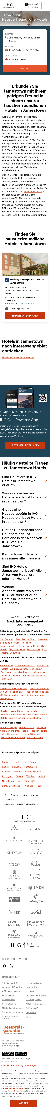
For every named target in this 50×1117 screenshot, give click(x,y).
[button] (45, 5)
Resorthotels (33, 649)
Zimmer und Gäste (13, 55)
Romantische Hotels (29, 646)
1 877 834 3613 (10, 1046)
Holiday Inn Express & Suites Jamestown (27, 281)
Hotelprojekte (32, 987)
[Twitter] (11, 966)
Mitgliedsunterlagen (35, 1003)
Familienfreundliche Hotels (13, 688)
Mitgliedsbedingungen (12, 1007)
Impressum (31, 1012)
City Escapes (6, 639)
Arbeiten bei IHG (10, 982)
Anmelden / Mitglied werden (31, 5)
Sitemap (30, 1016)
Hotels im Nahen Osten (13, 737)
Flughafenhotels (17, 649)
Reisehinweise (8, 999)
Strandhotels (6, 665)
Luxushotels (31, 711)
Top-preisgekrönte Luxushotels (25, 718)
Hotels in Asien (26, 727)
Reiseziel (9, 34)
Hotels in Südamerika (31, 734)
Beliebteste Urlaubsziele (13, 714)
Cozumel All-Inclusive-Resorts (16, 672)
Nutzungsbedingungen (12, 1012)
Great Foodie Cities (26, 639)
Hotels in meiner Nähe (11, 711)
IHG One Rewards (33, 191)
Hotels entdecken (34, 982)
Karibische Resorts (25, 665)
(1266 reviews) (27, 303)
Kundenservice (9, 995)
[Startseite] (5, 795)
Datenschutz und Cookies (10, 1017)
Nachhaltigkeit (9, 1003)
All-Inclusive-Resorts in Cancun (26, 668)
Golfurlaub (15, 652)
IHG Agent (31, 991)
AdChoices (31, 1007)
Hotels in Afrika (35, 737)
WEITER (23, 1103)
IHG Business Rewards (36, 995)
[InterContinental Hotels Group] (9, 5)
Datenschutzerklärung (17, 1090)
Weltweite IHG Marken (12, 987)
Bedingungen (25, 1083)
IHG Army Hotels (34, 999)
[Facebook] (5, 966)
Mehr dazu (10, 46)
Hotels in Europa (8, 727)
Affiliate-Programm (11, 991)
